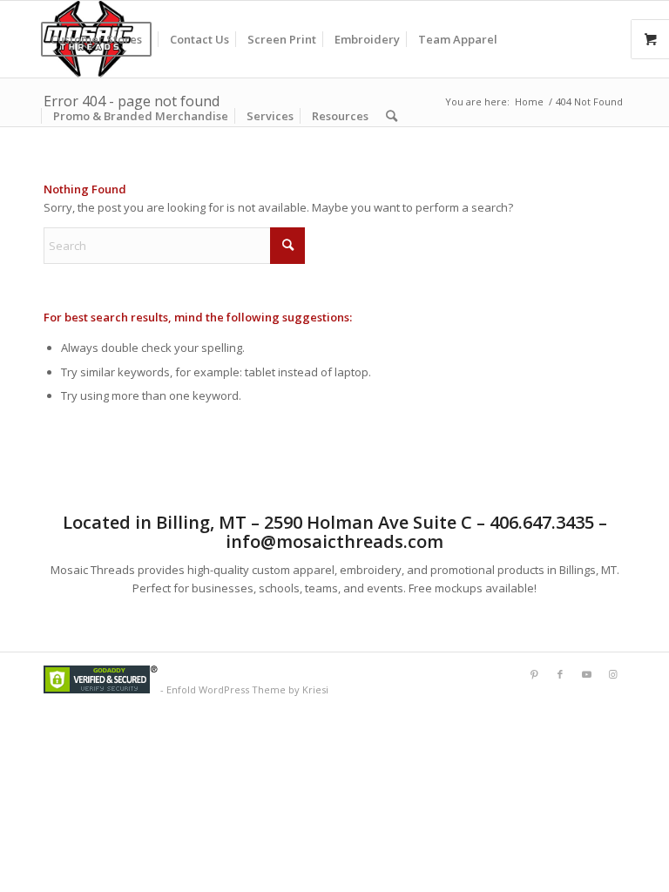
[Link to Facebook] (560, 674)
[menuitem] (102, 39)
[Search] (391, 116)
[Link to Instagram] (612, 674)
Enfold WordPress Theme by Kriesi (247, 689)
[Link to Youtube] (586, 674)
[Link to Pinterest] (534, 674)
